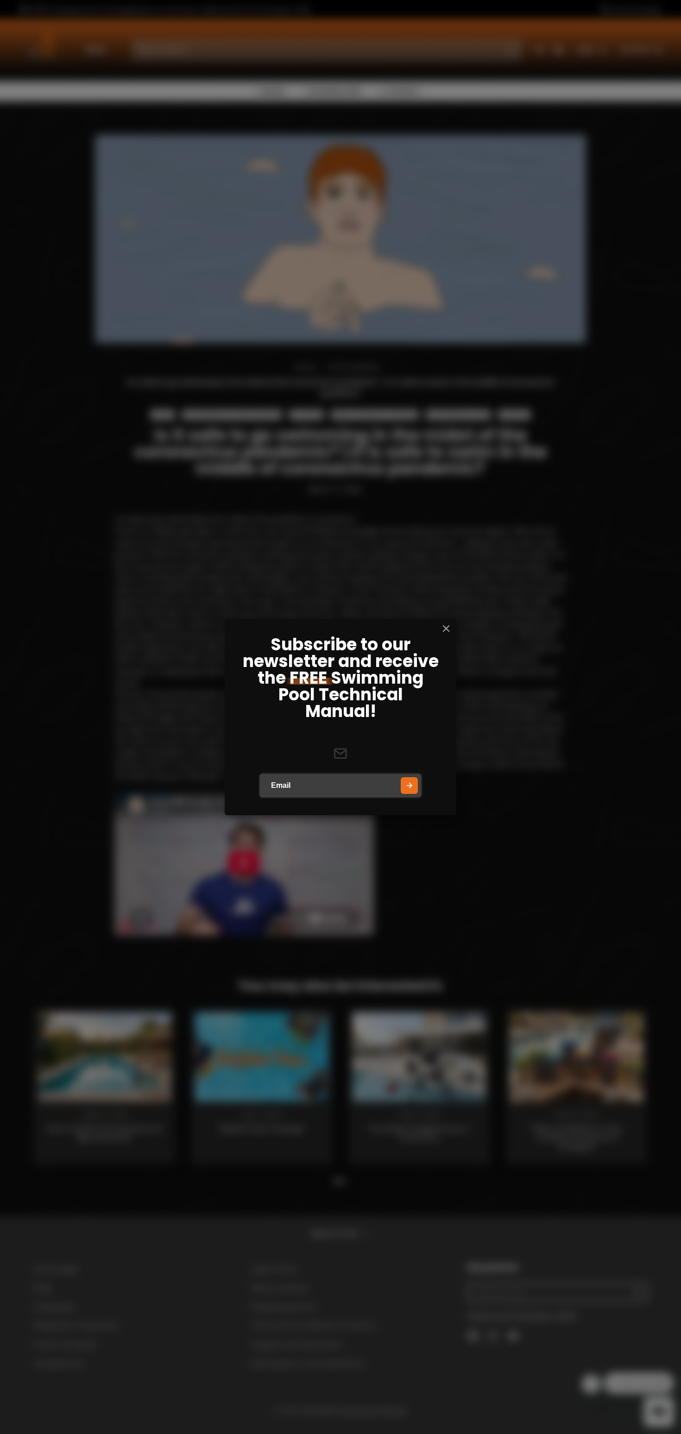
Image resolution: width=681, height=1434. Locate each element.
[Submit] (409, 785)
